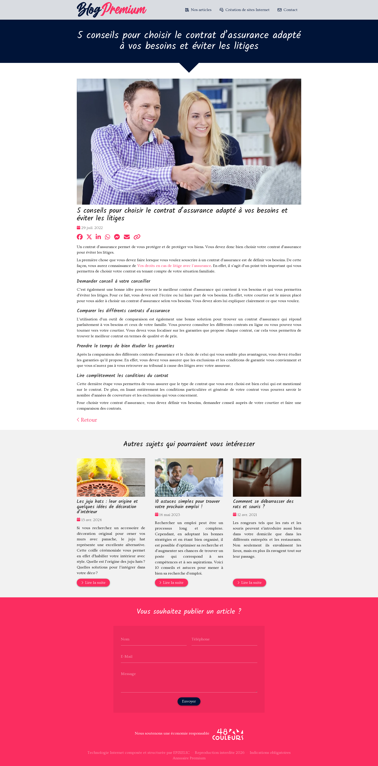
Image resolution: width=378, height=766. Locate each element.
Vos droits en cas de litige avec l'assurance (174, 266)
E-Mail (126, 656)
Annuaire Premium (189, 758)
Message (128, 674)
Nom (125, 639)
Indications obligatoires (270, 752)
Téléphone (201, 639)
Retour (88, 420)
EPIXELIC (181, 752)
